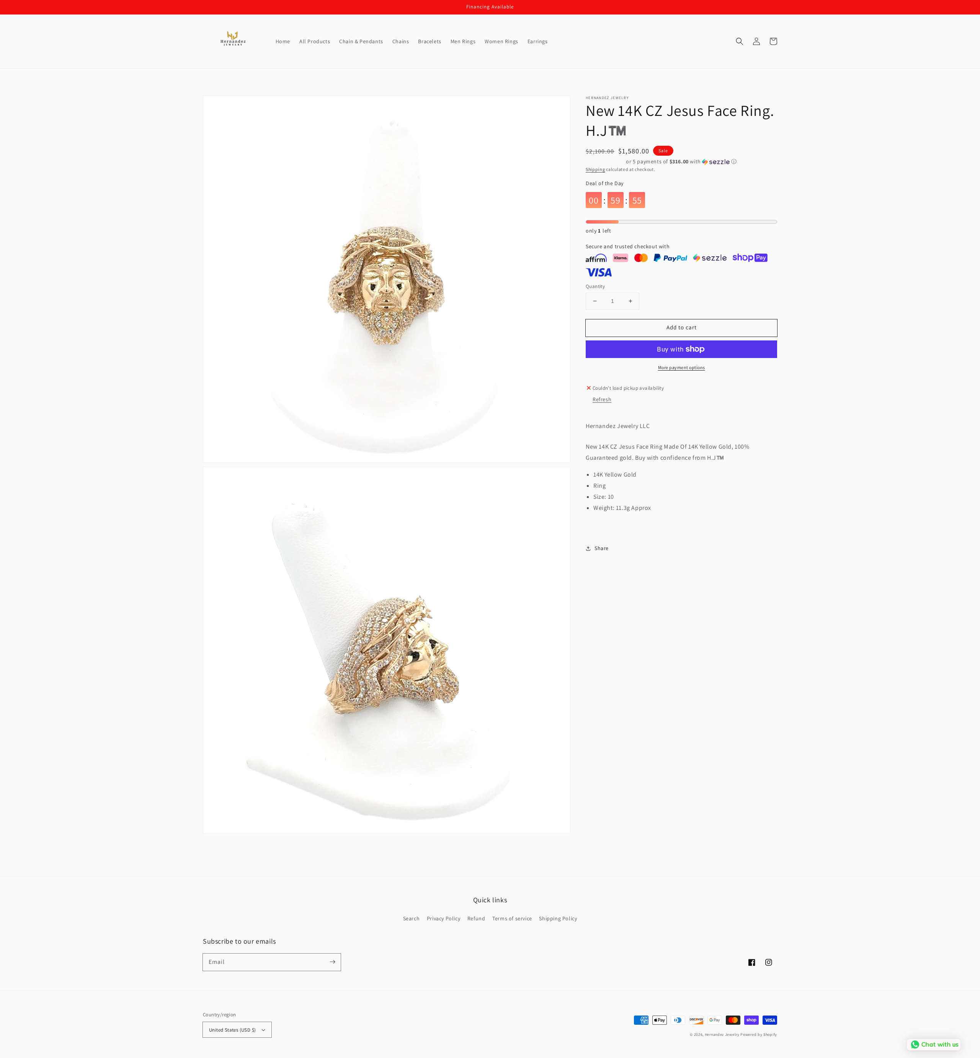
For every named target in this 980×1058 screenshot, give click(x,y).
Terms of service (512, 918)
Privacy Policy (443, 918)
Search (411, 918)
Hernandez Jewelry (722, 1034)
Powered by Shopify (758, 1034)
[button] (739, 41)
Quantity (595, 286)
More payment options (681, 367)
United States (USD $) (232, 1030)
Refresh (602, 399)
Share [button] (602, 548)
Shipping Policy (558, 918)
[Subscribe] (332, 962)
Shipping (595, 169)
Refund (476, 918)
